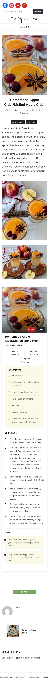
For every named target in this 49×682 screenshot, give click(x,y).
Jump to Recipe (17, 122)
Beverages (24, 113)
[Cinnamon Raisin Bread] (12, 631)
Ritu (16, 110)
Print (26, 592)
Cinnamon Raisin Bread (29, 631)
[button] (24, 27)
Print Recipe (31, 122)
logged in (18, 658)
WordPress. (14, 677)
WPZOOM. (45, 677)
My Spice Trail (24, 18)
